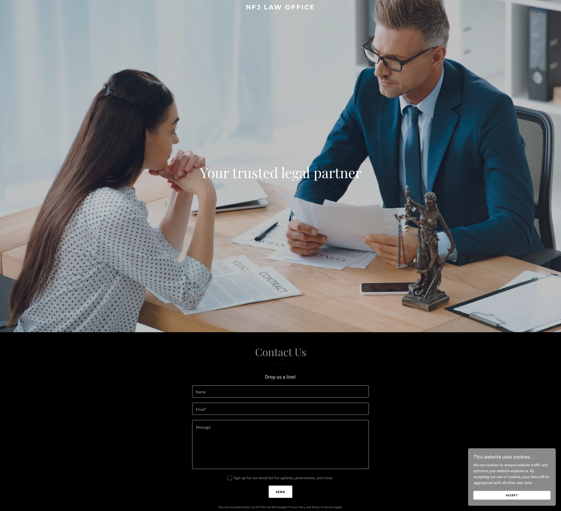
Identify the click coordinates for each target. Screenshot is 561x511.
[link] (280, 8)
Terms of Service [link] (323, 507)
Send (280, 492)
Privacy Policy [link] (296, 507)
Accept (512, 495)
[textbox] (280, 391)
